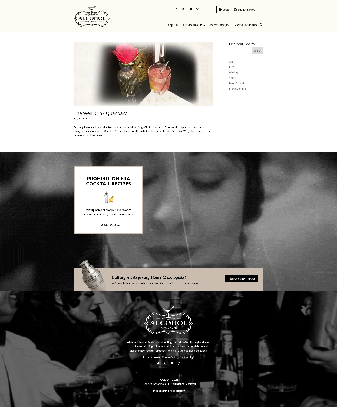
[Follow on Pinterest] (197, 9)
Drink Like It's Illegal (108, 225)
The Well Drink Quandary (100, 113)
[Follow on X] (183, 9)
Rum (231, 67)
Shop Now (173, 25)
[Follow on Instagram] (190, 9)
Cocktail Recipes (219, 25)
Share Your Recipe (242, 279)
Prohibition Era (237, 88)
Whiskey (233, 72)
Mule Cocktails (237, 83)
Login (226, 9)
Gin (231, 61)
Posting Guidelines (245, 25)
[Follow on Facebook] (176, 9)
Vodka (232, 77)
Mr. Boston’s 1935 (194, 25)
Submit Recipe (246, 9)
